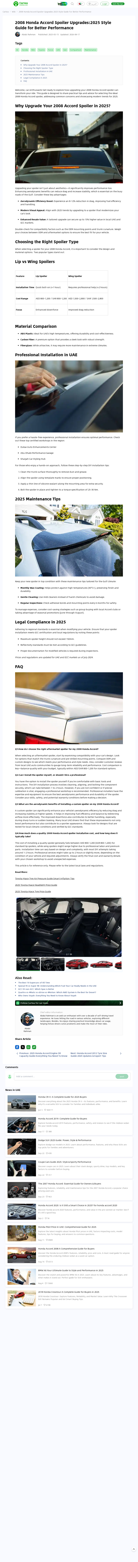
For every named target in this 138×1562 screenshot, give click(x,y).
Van (65, 49)
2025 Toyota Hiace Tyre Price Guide (33, 891)
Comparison (75, 49)
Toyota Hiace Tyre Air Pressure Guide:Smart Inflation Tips (44, 878)
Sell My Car (118, 3)
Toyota (41, 49)
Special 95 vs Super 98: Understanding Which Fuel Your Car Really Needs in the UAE (57, 985)
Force (50, 49)
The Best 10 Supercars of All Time (34, 982)
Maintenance (90, 49)
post (122, 1076)
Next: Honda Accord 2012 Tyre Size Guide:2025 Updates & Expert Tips (89, 1054)
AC (17, 49)
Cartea (6, 11)
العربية (93, 3)
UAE (58, 49)
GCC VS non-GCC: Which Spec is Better (36, 989)
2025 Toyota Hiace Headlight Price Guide (36, 885)
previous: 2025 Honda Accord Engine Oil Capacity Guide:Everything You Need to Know (43, 1054)
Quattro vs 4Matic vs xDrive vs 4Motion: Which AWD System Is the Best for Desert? (57, 992)
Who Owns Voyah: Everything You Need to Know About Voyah (47, 995)
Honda (25, 49)
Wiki (13, 11)
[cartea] (20, 3)
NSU (33, 49)
